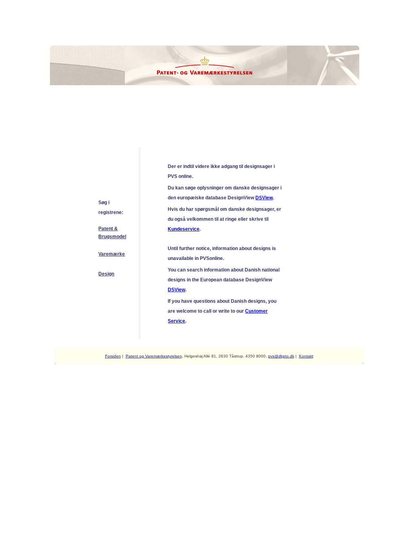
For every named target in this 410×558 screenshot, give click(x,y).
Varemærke (111, 254)
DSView (264, 198)
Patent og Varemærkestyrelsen (154, 356)
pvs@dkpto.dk (281, 356)
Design (106, 274)
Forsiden (113, 356)
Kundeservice (183, 229)
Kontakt (306, 356)
